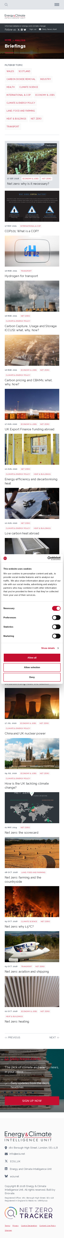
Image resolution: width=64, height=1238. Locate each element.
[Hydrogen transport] (32, 251)
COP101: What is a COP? (22, 231)
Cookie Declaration (29, 1226)
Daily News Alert (49, 29)
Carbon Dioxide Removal (21, 79)
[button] (6, 4)
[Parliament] (32, 753)
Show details (48, 648)
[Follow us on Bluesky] (25, 29)
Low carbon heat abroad (22, 533)
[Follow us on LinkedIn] (22, 29)
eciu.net (14, 1176)
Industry (45, 79)
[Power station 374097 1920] (32, 296)
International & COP (19, 95)
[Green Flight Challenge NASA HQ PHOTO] (32, 946)
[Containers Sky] (32, 404)
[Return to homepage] (15, 16)
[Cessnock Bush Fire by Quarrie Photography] (32, 901)
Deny (32, 677)
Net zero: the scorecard (21, 832)
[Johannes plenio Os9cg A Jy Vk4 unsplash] (32, 703)
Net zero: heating (17, 1021)
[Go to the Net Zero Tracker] (28, 1213)
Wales (10, 71)
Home (8, 40)
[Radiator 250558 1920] (32, 553)
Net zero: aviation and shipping (27, 971)
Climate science (28, 87)
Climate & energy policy (21, 103)
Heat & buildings (16, 118)
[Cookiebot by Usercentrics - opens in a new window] (48, 558)
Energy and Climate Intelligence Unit (30, 1168)
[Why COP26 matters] (32, 206)
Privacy (16, 1226)
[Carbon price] (32, 350)
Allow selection (32, 667)
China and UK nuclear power (25, 733)
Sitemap (8, 1230)
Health (11, 87)
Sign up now (32, 1100)
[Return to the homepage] (28, 1136)
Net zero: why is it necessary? (28, 183)
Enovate (9, 1193)
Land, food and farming (21, 111)
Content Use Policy (47, 1226)
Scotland (24, 71)
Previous (14, 1037)
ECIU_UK (15, 1161)
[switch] (56, 617)
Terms (7, 1226)
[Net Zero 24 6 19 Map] (32, 807)
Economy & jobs (45, 95)
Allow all (32, 657)
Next (52, 1037)
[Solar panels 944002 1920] (32, 503)
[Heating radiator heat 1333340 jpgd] (32, 991)
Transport (13, 126)
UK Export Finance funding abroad (29, 429)
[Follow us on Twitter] (19, 29)
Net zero (36, 118)
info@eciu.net (17, 1153)
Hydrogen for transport (21, 276)
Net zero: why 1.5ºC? (19, 926)
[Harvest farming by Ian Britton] (32, 852)
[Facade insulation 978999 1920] (32, 449)
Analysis (20, 40)
